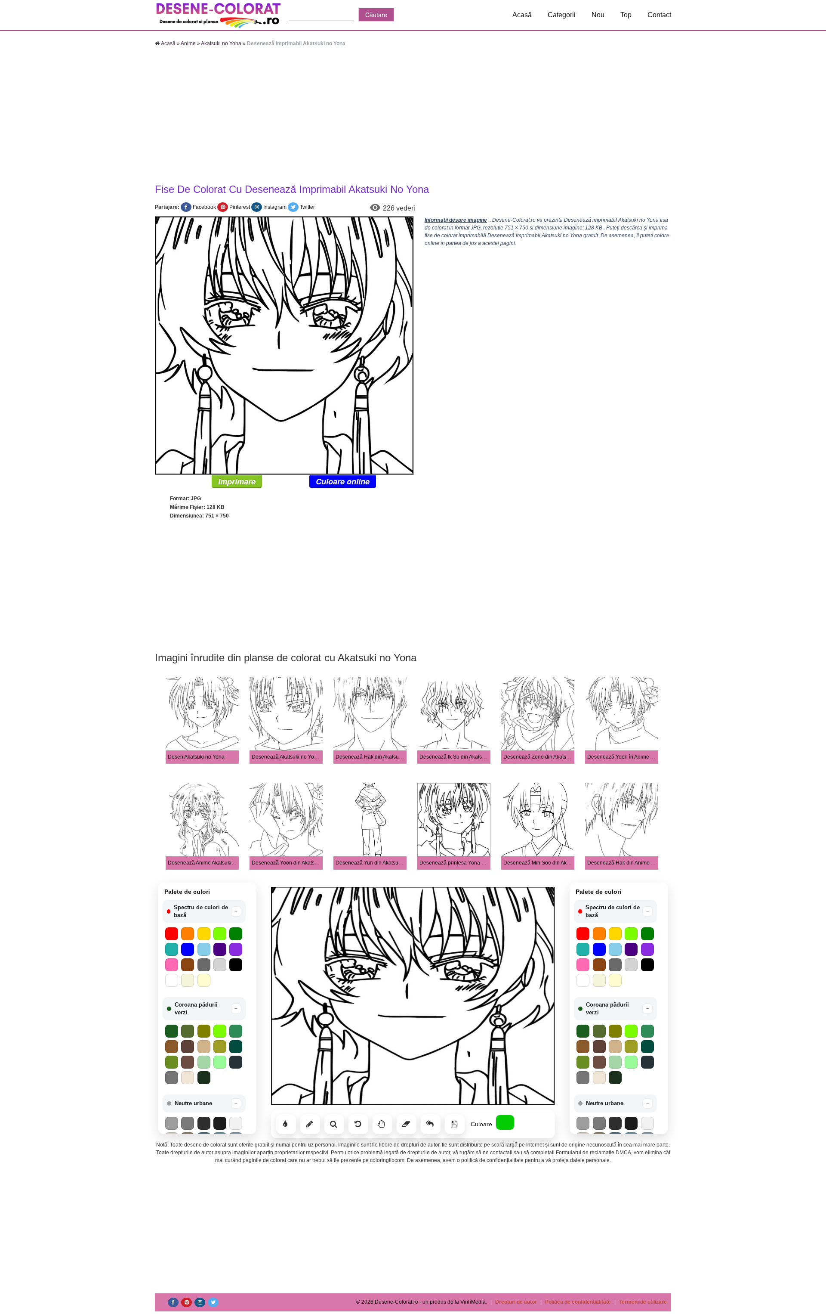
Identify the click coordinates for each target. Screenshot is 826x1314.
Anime (188, 43)
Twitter (307, 207)
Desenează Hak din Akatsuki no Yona (379, 757)
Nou (598, 15)
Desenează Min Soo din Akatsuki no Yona (552, 863)
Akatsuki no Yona (221, 43)
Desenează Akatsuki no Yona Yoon (292, 757)
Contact (659, 15)
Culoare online (343, 481)
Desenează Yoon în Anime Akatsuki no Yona (638, 757)
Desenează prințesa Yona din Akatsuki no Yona (474, 863)
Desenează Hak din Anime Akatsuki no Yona (639, 863)
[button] (204, 911)
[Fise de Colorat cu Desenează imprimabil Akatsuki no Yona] (284, 345)
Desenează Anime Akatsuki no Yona (210, 863)
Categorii (562, 15)
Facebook (204, 207)
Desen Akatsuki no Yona (196, 757)
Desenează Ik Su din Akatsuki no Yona (464, 757)
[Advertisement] (413, 116)
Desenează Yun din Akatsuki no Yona (379, 863)
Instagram (275, 207)
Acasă (522, 15)
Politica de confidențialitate (578, 1302)
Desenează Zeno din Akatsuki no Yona (548, 757)
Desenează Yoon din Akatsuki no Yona (297, 863)
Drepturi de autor (516, 1302)
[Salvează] (455, 1124)
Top (626, 15)
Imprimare (237, 481)
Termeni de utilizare (643, 1302)
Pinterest (239, 207)
